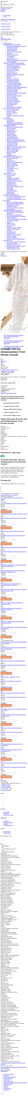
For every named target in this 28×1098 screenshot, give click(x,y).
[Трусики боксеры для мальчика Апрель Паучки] (14, 763)
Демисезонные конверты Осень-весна (17, 60)
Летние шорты (11, 233)
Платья (9, 77)
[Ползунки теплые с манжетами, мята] (14, 728)
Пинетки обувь (11, 161)
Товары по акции (8, 825)
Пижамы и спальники (13, 78)
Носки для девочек (12, 163)
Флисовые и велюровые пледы (15, 186)
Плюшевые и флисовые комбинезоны (17, 87)
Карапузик (3, 255)
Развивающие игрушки (13, 205)
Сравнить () (22, 1067)
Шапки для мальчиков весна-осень (16, 141)
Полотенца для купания (13, 178)
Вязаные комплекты (12, 59)
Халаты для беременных (13, 229)
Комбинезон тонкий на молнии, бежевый (12, 535)
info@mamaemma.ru (6, 790)
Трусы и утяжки (11, 224)
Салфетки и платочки (12, 179)
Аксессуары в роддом (12, 220)
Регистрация (7, 15)
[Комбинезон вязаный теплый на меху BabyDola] (14, 547)
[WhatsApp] (4, 456)
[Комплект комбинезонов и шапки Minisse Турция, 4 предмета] (14, 622)
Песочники (10, 105)
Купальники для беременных (14, 214)
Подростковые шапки (12, 151)
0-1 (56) (3, 369)
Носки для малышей (12, 158)
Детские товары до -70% (13, 249)
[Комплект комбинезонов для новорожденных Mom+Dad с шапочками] (14, 565)
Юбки (8, 117)
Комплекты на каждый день (14, 95)
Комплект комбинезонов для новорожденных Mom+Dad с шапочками (13, 571)
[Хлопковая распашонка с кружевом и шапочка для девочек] (14, 709)
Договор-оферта (8, 1084)
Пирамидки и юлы (12, 206)
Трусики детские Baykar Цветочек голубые (12, 697)
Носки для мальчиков (12, 165)
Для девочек (10, 57)
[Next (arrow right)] (2, 1094)
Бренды (3, 11)
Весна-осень (10, 121)
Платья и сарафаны (12, 112)
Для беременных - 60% (13, 247)
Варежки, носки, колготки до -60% (16, 246)
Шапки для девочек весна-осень (15, 139)
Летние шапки (11, 129)
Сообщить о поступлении (7, 371)
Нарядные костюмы (12, 91)
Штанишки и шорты (12, 102)
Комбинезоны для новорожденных (16, 64)
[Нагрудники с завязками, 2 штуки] (14, 677)
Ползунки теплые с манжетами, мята (11, 732)
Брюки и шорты (11, 111)
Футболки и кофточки (13, 110)
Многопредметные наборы (14, 88)
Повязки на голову (12, 131)
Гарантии (6, 821)
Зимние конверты (11, 61)
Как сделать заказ (8, 1081)
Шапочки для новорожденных (15, 127)
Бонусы (6, 1087)
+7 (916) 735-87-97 (5, 29)
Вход (5, 16)
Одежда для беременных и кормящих (17, 219)
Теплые (9, 172)
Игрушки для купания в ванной (15, 203)
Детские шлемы (11, 134)
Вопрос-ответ (7, 833)
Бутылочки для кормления (14, 197)
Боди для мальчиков (12, 98)
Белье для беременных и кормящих (16, 216)
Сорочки (9, 230)
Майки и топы (11, 223)
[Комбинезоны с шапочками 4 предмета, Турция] (14, 514)
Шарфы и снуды (11, 155)
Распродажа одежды (12, 243)
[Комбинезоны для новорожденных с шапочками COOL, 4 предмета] (14, 584)
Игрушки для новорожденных (15, 202)
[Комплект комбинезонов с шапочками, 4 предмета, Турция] (14, 603)
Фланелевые (10, 188)
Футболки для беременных (14, 234)
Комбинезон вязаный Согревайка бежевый (12, 665)
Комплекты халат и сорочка (14, 227)
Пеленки (9, 176)
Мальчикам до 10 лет (12, 144)
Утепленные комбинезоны (14, 83)
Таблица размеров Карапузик (8, 393)
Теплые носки (10, 166)
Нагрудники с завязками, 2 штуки (10, 681)
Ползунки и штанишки (13, 70)
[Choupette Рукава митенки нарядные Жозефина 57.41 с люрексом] (14, 642)
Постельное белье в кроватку (14, 180)
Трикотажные (10, 192)
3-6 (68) (11, 369)
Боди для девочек (11, 97)
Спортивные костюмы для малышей (16, 93)
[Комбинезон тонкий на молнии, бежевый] (14, 531)
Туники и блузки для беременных (16, 239)
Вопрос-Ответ (7, 1088)
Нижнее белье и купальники (14, 107)
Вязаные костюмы (11, 94)
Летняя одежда (11, 71)
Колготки (9, 159)
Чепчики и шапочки (12, 73)
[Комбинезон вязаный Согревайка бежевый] (14, 661)
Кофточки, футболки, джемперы (15, 74)
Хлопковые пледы (12, 183)
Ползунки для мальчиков (13, 101)
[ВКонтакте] (1, 456)
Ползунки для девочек (13, 100)
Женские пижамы (11, 232)
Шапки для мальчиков (13, 149)
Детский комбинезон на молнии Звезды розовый (14, 503)
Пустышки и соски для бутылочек (16, 196)
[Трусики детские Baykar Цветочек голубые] (14, 693)
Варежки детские (11, 152)
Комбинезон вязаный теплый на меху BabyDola (13, 551)
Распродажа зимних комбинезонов (16, 241)
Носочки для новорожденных (15, 162)
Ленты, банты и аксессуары (14, 51)
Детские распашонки (12, 68)
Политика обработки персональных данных (15, 1082)
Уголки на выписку (12, 49)
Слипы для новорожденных (14, 84)
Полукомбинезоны (12, 104)
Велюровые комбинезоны (14, 85)
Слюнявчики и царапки (13, 80)
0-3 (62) (7, 369)
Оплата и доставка (9, 815)
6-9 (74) (15, 369)
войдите (15, 495)
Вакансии (6, 1089)
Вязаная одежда (11, 76)
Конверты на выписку (13, 47)
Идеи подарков (11, 209)
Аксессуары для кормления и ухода (16, 199)
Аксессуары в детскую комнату (15, 207)
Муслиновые (10, 189)
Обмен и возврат (8, 822)
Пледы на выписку (12, 50)
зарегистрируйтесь (6, 495)
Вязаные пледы (11, 182)
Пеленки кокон (11, 193)
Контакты (3, 10)
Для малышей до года (12, 168)
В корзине (9, 687)
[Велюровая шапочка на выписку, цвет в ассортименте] (14, 744)
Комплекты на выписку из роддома (16, 46)
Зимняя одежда (11, 120)
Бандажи (9, 222)
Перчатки (9, 154)
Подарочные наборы (12, 90)
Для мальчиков (11, 56)
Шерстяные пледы (12, 185)
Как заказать (7, 831)
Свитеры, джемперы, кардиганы (15, 115)
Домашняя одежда (11, 217)
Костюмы (9, 114)
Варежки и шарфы (12, 135)
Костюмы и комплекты (13, 66)
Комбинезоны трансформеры (14, 122)
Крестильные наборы (12, 54)
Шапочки (9, 53)
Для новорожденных (12, 137)
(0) (1, 358)
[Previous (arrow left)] (1, 1094)
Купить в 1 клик (6, 511)
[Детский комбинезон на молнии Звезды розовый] (14, 498)
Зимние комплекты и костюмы (15, 124)
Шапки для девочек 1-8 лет (14, 148)
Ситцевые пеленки (12, 190)
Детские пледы (11, 175)
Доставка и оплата (5, 8)
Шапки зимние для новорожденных (16, 146)
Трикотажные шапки (12, 138)
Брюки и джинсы (11, 236)
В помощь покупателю (10, 1077)
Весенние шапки (11, 128)
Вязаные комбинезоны (13, 81)
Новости (6, 824)
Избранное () (15, 1067)
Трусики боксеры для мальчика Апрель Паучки (13, 767)
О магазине (7, 812)
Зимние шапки (11, 132)
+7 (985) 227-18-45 (5, 23)
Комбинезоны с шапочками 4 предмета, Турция (13, 518)
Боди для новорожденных (14, 67)
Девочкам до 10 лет (12, 145)
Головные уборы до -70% (13, 244)
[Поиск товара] (16, 21)
